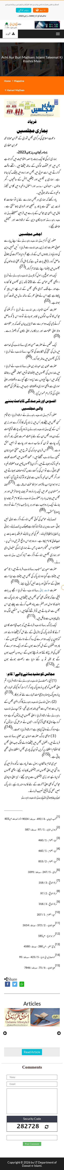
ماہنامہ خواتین (23, 10)
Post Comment (32, 1144)
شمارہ (8, 34)
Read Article (32, 1052)
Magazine (19, 80)
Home (7, 80)
